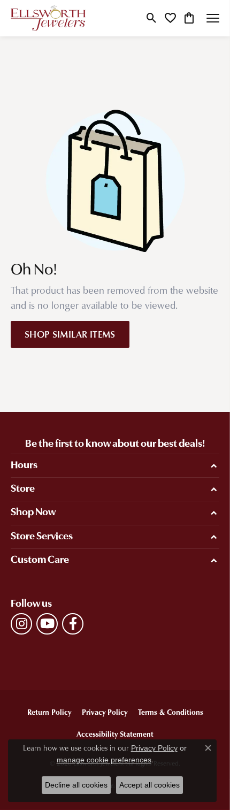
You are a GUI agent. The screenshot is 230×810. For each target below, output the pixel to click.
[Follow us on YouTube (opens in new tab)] (47, 624)
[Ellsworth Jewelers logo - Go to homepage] (48, 18)
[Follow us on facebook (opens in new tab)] (72, 624)
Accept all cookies (149, 785)
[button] (151, 18)
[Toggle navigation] (213, 18)
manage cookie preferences (104, 759)
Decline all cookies (76, 785)
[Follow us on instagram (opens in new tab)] (21, 624)
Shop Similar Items (70, 333)
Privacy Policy (104, 712)
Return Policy (49, 712)
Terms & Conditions (170, 712)
